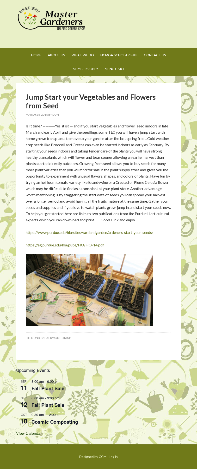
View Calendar (29, 433)
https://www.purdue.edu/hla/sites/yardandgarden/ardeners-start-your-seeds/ (89, 232)
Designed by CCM (92, 457)
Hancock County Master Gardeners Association (52, 23)
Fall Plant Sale (47, 388)
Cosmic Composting (54, 421)
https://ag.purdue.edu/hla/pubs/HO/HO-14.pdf (65, 245)
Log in (113, 457)
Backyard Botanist (58, 338)
